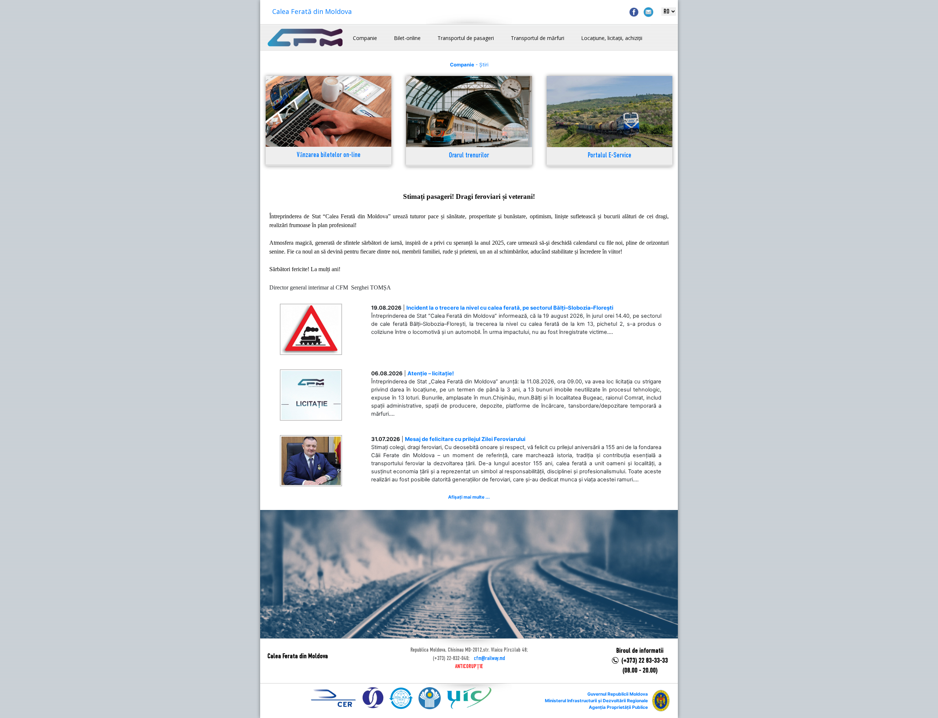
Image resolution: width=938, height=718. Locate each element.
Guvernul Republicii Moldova (617, 694)
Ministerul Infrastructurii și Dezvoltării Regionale (596, 700)
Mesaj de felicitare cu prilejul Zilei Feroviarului (465, 439)
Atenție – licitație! (430, 373)
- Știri (469, 65)
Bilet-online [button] (407, 37)
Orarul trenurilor (469, 156)
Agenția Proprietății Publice (618, 707)
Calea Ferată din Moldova (312, 11)
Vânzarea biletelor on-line (329, 155)
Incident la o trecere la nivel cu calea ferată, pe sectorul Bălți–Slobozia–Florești (509, 308)
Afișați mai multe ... (469, 497)
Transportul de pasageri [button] (465, 37)
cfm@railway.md (489, 658)
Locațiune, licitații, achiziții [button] (611, 37)
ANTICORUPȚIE (469, 666)
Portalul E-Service (609, 156)
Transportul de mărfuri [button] (537, 37)
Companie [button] (365, 37)
